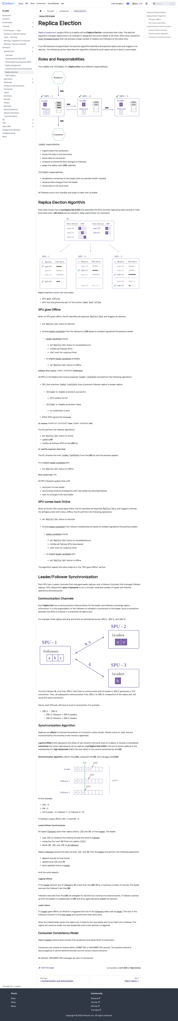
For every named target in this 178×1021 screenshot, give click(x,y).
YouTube (95, 1010)
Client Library (10, 76)
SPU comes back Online (157, 23)
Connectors (41, 4)
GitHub (94, 1006)
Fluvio (21, 4)
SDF (26, 4)
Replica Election (11, 72)
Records (7, 99)
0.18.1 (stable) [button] (116, 4)
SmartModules (53, 4)
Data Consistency (11, 110)
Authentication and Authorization (18, 69)
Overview (6, 19)
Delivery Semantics (11, 113)
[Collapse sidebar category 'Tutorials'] (33, 26)
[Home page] (40, 11)
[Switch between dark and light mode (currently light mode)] (146, 4)
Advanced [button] (8, 82)
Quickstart (6, 16)
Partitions (8, 96)
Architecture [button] (9, 51)
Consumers (8, 89)
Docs (13, 998)
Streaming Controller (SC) (15, 59)
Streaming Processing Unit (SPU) (18, 62)
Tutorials (5, 26)
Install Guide (7, 23)
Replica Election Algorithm (156, 16)
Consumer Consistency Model (160, 37)
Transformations (10, 116)
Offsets (7, 103)
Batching (7, 106)
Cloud (32, 4)
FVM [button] (4, 123)
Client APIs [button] (6, 126)
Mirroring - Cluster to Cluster (15, 44)
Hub (62, 4)
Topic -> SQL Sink (10, 37)
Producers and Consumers (14, 86)
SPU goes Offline (155, 19)
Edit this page (47, 968)
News (4, 137)
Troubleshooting (8, 133)
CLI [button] (3, 120)
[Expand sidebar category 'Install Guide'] (33, 23)
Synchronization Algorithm (158, 34)
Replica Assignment (13, 65)
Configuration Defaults (11, 130)
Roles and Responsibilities (156, 12)
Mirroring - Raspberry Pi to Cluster (17, 41)
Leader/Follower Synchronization (159, 26)
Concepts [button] (6, 48)
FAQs (13, 1002)
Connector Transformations (15, 34)
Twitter (94, 1002)
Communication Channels (158, 30)
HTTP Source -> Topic (12, 31)
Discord (94, 998)
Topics (6, 93)
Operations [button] (8, 79)
